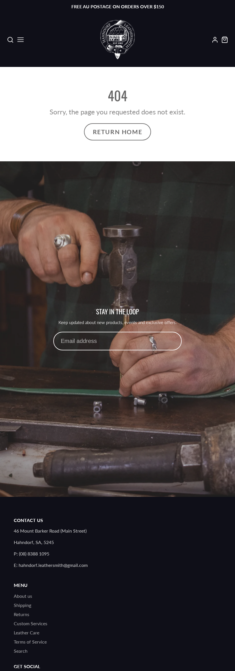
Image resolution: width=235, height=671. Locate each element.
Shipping (22, 605)
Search (21, 651)
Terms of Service (30, 641)
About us (23, 596)
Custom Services (30, 623)
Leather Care (26, 632)
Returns (21, 614)
